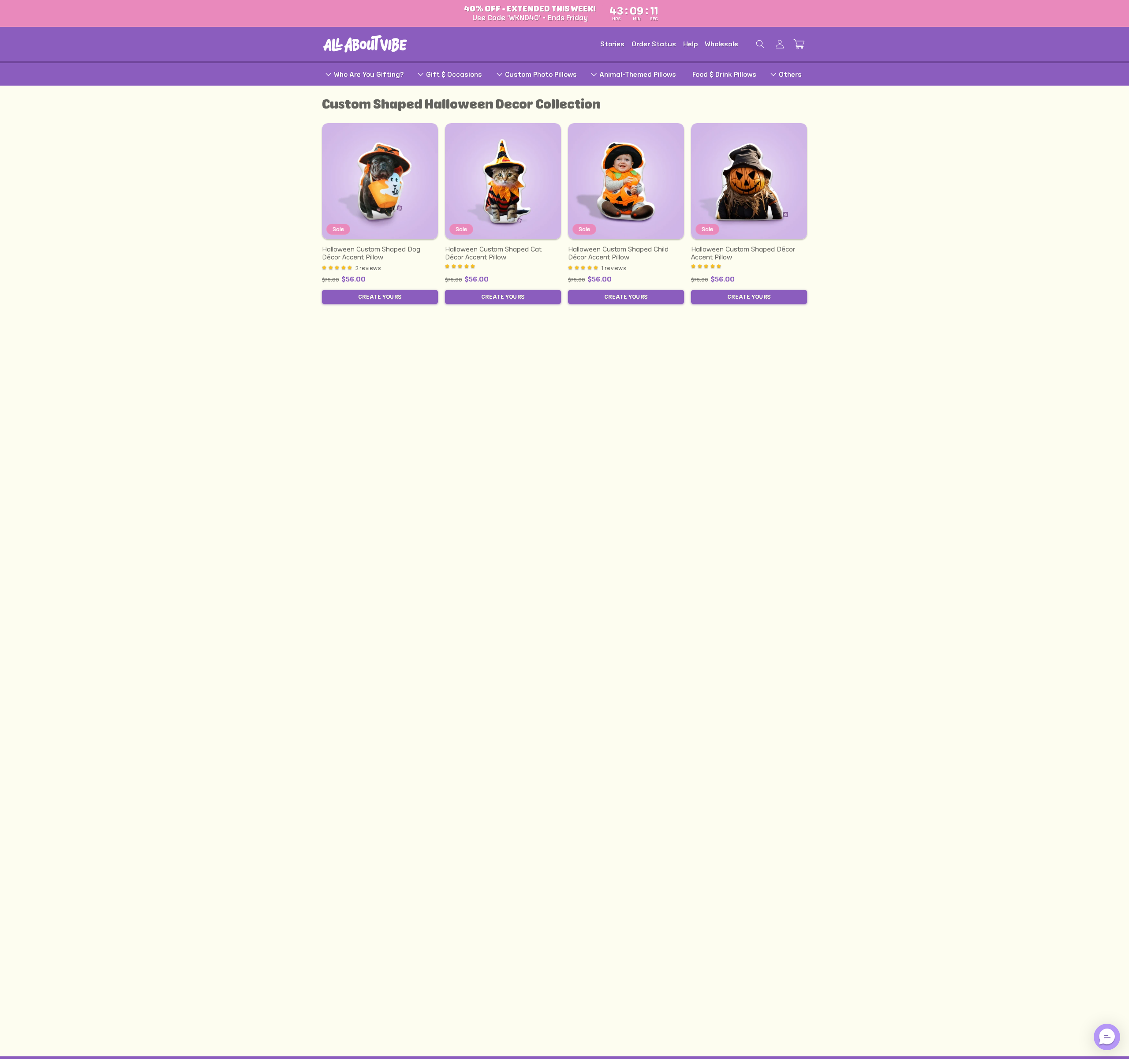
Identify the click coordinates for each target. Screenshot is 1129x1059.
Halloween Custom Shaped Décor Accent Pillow (743, 253)
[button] (760, 44)
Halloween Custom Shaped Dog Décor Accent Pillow (371, 253)
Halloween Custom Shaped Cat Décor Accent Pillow (493, 253)
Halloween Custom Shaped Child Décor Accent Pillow (618, 253)
